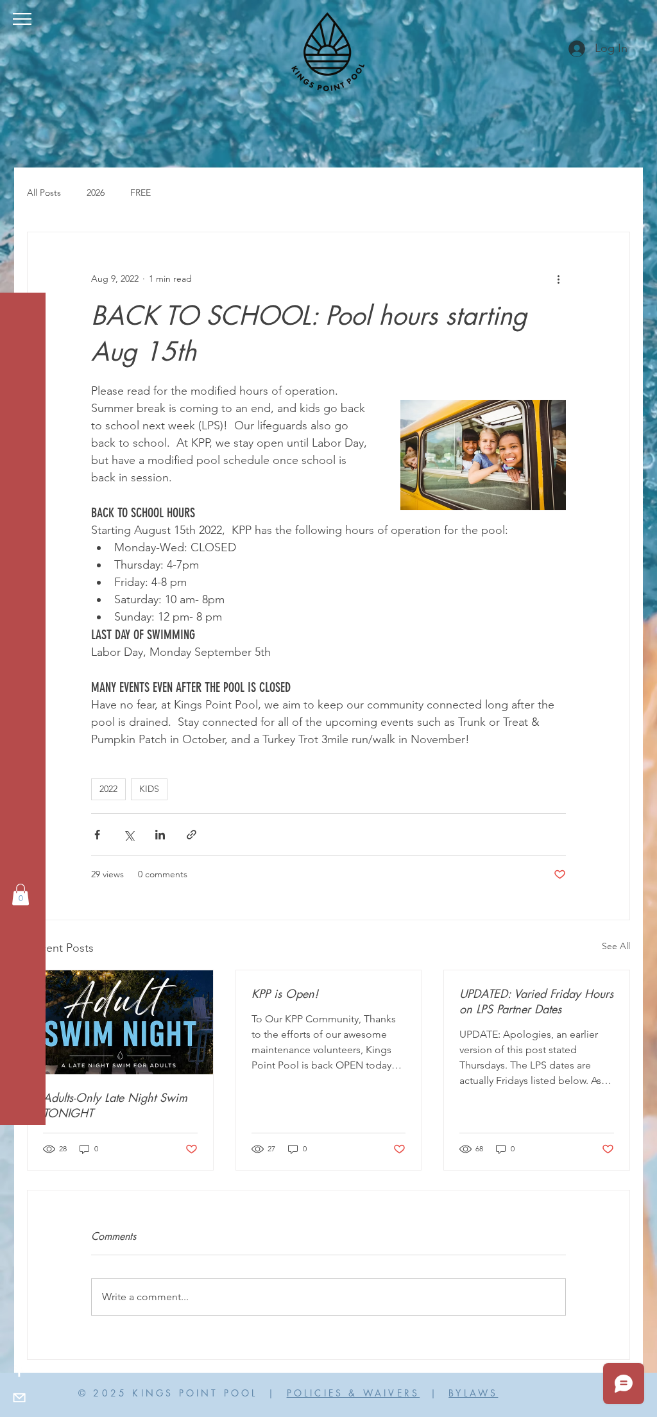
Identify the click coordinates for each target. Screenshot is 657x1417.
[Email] (19, 1397)
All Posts (44, 192)
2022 (108, 788)
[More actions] (558, 278)
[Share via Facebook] (97, 835)
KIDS (149, 788)
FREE (140, 192)
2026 (96, 192)
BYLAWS (473, 1393)
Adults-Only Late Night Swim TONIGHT (115, 1105)
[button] (22, 19)
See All (616, 946)
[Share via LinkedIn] (160, 835)
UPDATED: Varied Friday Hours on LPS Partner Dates (536, 1001)
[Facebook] (19, 1372)
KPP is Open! (285, 993)
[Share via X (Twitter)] (129, 835)
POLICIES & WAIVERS (353, 1393)
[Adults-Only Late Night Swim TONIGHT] (120, 1022)
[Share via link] (191, 835)
